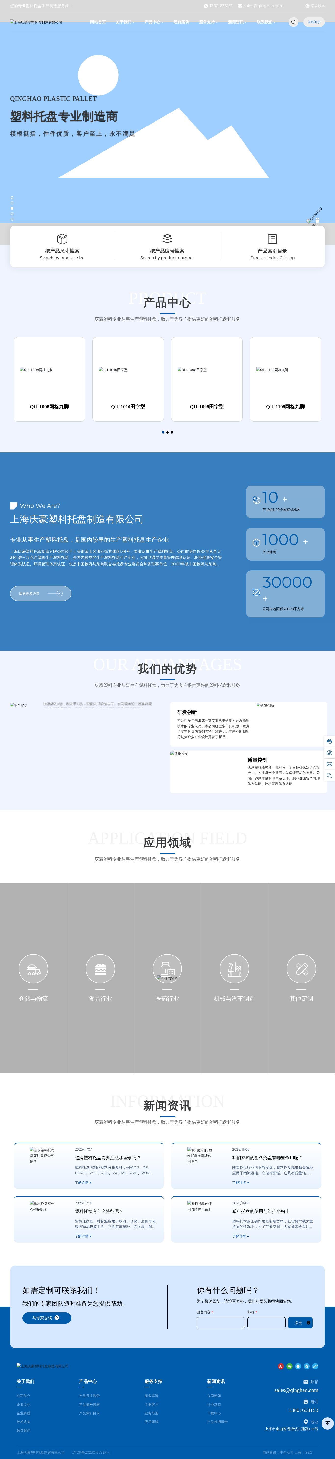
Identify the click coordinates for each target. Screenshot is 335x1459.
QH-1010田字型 (128, 406)
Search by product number (167, 257)
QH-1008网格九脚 (49, 406)
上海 (298, 1452)
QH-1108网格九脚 (285, 406)
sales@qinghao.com (263, 5)
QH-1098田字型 (207, 406)
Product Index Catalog (272, 257)
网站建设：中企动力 (278, 1452)
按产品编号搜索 (167, 251)
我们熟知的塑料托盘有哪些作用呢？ (267, 1157)
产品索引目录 (272, 251)
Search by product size (62, 257)
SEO (309, 1452)
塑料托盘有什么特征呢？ (99, 1211)
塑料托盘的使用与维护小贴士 (261, 1211)
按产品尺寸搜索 (62, 251)
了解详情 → (83, 1182)
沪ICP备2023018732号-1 (91, 1452)
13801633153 (221, 5)
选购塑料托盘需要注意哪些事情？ (108, 1157)
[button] (12, 197)
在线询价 (314, 22)
